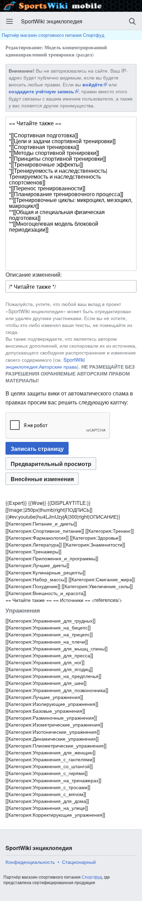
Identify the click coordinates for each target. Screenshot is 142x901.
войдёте (92, 84)
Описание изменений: (34, 274)
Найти (132, 21)
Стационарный (79, 861)
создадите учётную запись (41, 91)
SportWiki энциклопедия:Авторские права (45, 363)
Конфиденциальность (30, 861)
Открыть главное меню (9, 21)
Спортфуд (92, 877)
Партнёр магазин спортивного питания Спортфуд (53, 35)
